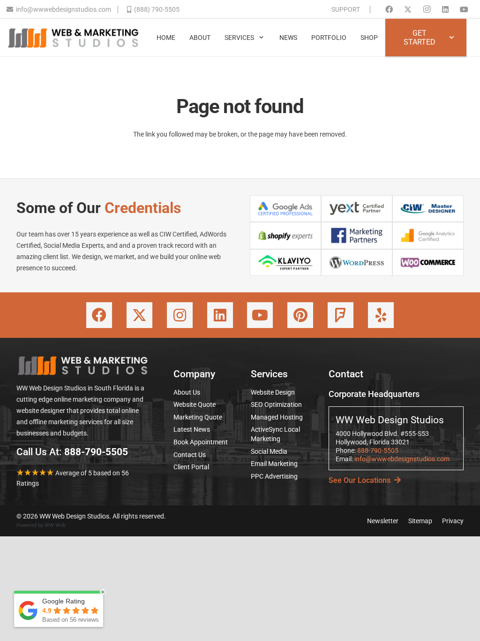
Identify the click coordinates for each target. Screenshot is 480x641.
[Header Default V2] (73, 37)
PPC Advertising (274, 476)
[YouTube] (464, 9)
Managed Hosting (277, 417)
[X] (407, 9)
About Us (186, 392)
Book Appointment (200, 442)
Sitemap (420, 521)
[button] (261, 38)
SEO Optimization (276, 404)
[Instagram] (426, 9)
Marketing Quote (197, 417)
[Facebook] (389, 9)
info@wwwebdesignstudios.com (402, 459)
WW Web (55, 525)
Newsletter (382, 521)
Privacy (453, 521)
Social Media (269, 451)
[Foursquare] (340, 315)
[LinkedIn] (445, 9)
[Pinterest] (300, 315)
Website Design (273, 392)
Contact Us (189, 454)
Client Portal (191, 467)
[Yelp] (381, 315)
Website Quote (194, 404)
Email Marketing (274, 463)
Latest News (191, 429)
